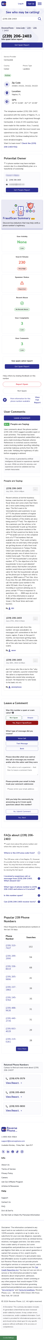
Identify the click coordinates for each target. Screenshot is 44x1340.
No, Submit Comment (22, 811)
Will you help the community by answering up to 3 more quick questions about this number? (19, 802)
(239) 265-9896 (11, 978)
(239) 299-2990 (11, 957)
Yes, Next (22, 817)
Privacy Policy (7, 1173)
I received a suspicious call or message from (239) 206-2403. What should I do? (18, 878)
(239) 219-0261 (11, 1040)
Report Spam (22, 384)
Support (4, 1198)
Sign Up (31, 3)
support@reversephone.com (13, 1141)
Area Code (20, 28)
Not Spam (22, 391)
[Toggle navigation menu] (40, 3)
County (6, 66)
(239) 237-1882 (11, 988)
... (35, 489)
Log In (20, 3)
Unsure (30, 718)
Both (22, 749)
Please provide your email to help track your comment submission (20, 782)
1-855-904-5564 (9, 1137)
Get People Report (22, 190)
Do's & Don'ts (7, 1210)
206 (35, 28)
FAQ (3, 1206)
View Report (12, 1082)
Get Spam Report (22, 45)
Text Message (22, 743)
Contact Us (6, 1202)
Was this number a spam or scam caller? (20, 711)
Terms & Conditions (26, 1290)
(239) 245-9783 (11, 998)
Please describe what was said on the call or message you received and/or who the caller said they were (22, 759)
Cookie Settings (8, 1338)
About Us (5, 1165)
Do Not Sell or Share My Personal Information (20, 1215)
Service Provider (10, 57)
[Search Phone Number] (40, 18)
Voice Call (22, 738)
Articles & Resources (10, 1186)
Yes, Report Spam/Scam (22, 723)
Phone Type (27, 66)
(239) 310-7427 (11, 946)
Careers (4, 1177)
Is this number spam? (13, 895)
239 (29, 28)
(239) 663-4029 (11, 1030)
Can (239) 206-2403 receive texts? (20, 901)
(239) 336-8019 (11, 967)
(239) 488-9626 (11, 1009)
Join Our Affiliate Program (12, 1182)
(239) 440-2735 (11, 1019)
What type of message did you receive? (19, 732)
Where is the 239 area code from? (19, 853)
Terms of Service (8, 1169)
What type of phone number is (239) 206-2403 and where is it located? (20, 888)
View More (22, 1049)
